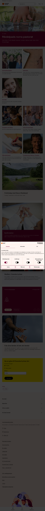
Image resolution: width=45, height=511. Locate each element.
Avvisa (8, 266)
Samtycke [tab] (8, 246)
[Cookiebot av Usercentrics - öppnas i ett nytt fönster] (39, 243)
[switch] (17, 262)
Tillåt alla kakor (37, 266)
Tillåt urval (23, 266)
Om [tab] (37, 246)
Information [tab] (22, 246)
